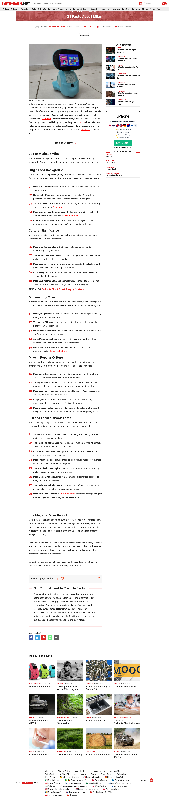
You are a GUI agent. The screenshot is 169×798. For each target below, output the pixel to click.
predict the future (70, 215)
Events (68, 9)
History (102, 9)
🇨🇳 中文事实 (72, 795)
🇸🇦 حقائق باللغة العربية (94, 783)
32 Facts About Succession (65, 722)
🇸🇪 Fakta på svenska (120, 780)
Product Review (98, 771)
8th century (58, 207)
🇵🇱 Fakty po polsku (111, 789)
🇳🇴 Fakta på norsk (52, 783)
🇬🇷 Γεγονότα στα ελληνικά (119, 783)
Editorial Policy (64, 771)
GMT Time (110, 163)
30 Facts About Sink (96, 720)
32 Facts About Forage (98, 754)
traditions (46, 118)
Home (74, 11)
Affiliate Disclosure (68, 774)
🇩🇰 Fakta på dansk (99, 780)
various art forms (68, 494)
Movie (152, 9)
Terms (93, 774)
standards (71, 605)
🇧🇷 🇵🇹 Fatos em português (76, 780)
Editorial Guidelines (124, 27)
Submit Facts (122, 774)
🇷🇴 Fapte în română (53, 792)
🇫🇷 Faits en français (91, 777)
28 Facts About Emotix (41, 686)
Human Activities (113, 9)
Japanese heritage (58, 351)
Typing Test (111, 169)
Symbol (109, 156)
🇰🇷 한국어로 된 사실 (119, 786)
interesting (86, 129)
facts (82, 122)
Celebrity (14, 9)
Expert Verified (105, 27)
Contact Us (115, 771)
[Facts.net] (16, 3)
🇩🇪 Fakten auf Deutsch (69, 777)
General (94, 9)
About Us (49, 771)
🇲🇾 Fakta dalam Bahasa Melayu (57, 789)
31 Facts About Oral (39, 754)
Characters (25, 9)
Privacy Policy (106, 774)
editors (59, 609)
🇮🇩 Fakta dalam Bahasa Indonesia (73, 786)
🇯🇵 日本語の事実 (99, 786)
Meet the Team (81, 771)
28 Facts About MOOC (125, 686)
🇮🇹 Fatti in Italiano (52, 780)
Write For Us (50, 774)
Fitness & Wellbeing (80, 9)
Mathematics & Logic (139, 9)
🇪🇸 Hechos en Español (114, 777)
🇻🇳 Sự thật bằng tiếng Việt (101, 792)
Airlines (6, 9)
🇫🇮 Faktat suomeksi (73, 783)
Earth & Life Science (56, 9)
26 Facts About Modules (127, 723)
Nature (159, 9)
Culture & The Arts (39, 9)
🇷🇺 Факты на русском (75, 792)
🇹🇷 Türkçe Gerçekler (53, 795)
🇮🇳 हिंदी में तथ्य (50, 786)
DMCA (83, 774)
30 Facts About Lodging (69, 754)
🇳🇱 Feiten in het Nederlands (86, 789)
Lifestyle (125, 9)
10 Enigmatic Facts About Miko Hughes (67, 688)
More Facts (50, 777)
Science (82, 11)
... (165, 9)
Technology (91, 11)
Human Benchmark (114, 175)
